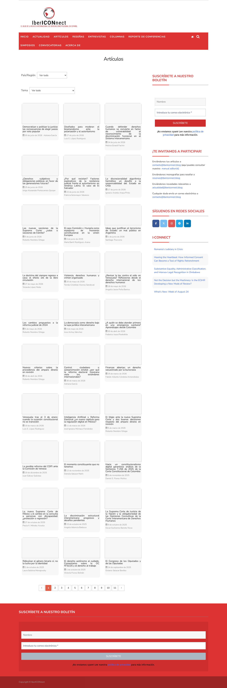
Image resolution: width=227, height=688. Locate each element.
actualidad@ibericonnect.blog (167, 187)
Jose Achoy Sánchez (73, 332)
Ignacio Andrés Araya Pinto (118, 193)
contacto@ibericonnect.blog (166, 165)
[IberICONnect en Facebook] (155, 223)
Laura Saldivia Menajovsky (34, 570)
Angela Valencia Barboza (75, 527)
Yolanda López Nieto (32, 287)
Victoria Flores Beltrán (74, 573)
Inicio (24, 36)
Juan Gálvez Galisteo (32, 476)
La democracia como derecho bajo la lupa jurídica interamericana (81, 324)
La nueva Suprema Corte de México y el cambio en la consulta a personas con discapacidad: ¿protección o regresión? (40, 515)
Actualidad (41, 36)
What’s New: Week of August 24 (171, 291)
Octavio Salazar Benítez (116, 570)
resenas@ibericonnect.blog (166, 178)
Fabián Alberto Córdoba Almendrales (122, 377)
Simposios (27, 45)
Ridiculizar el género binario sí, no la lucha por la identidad (40, 562)
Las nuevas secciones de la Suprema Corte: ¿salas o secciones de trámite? (40, 230)
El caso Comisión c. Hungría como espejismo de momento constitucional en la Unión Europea (81, 231)
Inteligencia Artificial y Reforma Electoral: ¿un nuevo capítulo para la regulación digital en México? (81, 419)
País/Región (28, 75)
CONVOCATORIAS (50, 45)
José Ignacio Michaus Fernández (78, 429)
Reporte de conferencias (147, 36)
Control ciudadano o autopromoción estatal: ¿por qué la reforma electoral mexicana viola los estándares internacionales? (81, 372)
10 (108, 587)
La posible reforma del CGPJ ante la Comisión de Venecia (40, 467)
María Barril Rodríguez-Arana (77, 242)
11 (115, 587)
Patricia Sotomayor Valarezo (76, 195)
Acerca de (72, 45)
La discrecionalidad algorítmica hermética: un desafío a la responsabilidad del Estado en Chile (123, 182)
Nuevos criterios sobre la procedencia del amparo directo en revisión (40, 369)
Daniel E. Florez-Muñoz (116, 478)
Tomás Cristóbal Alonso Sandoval (79, 285)
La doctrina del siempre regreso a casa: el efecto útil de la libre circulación (40, 277)
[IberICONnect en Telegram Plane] (179, 223)
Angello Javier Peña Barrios (118, 289)
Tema (24, 90)
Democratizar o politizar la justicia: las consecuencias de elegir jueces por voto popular (40, 129)
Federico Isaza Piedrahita (117, 334)
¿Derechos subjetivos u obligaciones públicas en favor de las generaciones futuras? (40, 181)
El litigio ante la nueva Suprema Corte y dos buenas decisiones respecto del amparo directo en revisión (123, 420)
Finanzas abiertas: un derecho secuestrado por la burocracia (123, 368)
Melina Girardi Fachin (115, 145)
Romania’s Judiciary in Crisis (168, 249)
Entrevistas (97, 36)
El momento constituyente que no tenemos (81, 465)
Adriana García (50, 135)
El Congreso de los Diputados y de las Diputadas (123, 562)
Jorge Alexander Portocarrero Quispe (39, 190)
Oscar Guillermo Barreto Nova (119, 528)
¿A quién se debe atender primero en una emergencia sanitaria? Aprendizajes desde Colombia (123, 325)
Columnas (117, 36)
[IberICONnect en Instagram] (171, 223)
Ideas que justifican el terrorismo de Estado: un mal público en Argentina (123, 230)
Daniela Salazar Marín (73, 474)
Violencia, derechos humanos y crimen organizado (81, 276)
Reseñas (78, 36)
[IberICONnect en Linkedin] (187, 223)
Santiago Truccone (114, 240)
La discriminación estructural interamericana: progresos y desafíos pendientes (81, 518)
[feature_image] (40, 113)
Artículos (61, 36)
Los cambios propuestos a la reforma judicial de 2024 (40, 324)
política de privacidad (119, 664)
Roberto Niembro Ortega (33, 240)
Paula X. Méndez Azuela (33, 525)
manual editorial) (170, 168)
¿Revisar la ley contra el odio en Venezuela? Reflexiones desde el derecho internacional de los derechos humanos (123, 279)
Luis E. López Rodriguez (75, 138)
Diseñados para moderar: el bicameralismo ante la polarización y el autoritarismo (81, 129)
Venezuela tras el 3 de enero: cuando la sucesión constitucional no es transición (40, 419)
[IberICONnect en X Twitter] (163, 223)
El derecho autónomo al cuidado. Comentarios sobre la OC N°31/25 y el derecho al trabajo (81, 563)
